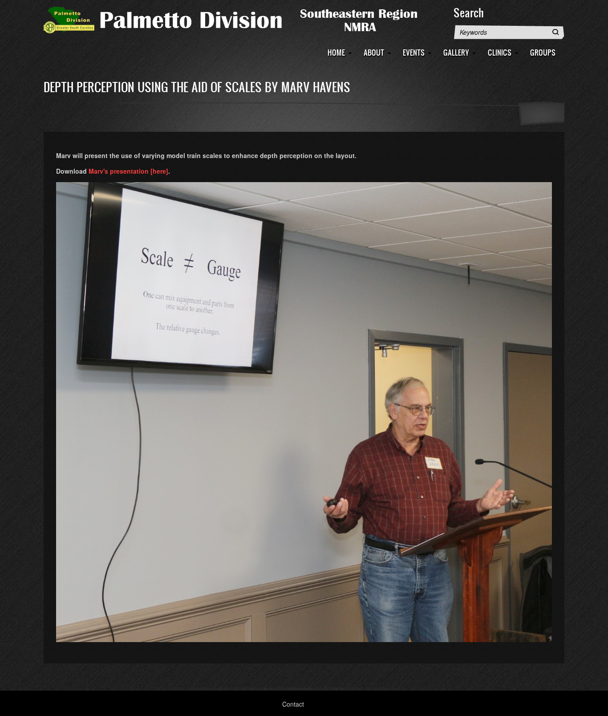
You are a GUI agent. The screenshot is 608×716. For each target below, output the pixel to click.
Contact (293, 704)
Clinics (499, 52)
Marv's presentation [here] (128, 171)
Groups (542, 52)
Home (336, 52)
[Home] (244, 19)
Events (414, 52)
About (374, 52)
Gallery (456, 52)
